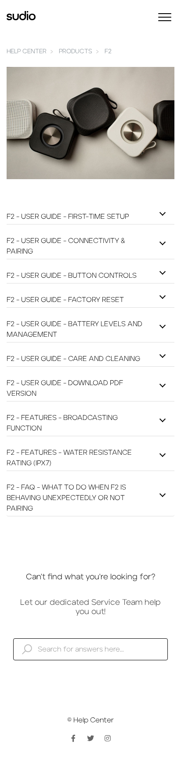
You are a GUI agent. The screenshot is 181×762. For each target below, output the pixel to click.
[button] (164, 17)
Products (75, 51)
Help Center (27, 51)
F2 (108, 51)
